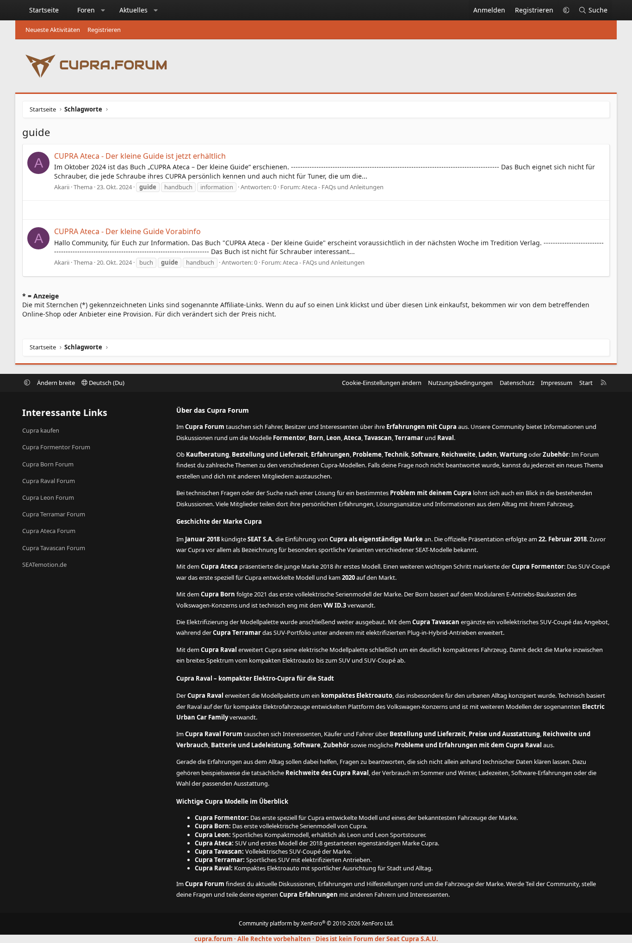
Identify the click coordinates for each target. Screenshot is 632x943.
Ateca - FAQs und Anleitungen (343, 187)
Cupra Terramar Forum (53, 514)
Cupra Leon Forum (48, 497)
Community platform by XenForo (316, 923)
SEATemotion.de (44, 564)
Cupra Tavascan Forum (53, 548)
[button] (103, 10)
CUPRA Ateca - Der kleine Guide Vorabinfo (127, 231)
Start (586, 382)
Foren (86, 10)
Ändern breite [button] (56, 382)
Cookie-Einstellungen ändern (381, 382)
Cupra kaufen (40, 430)
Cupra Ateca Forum (48, 531)
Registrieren (104, 29)
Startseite (44, 10)
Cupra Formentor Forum (56, 447)
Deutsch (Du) (105, 382)
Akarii (61, 187)
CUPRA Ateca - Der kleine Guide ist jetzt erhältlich (140, 156)
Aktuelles (133, 10)
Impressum (556, 382)
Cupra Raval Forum (48, 481)
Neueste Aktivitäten (52, 29)
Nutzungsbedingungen (460, 382)
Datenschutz (517, 382)
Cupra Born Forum (48, 464)
